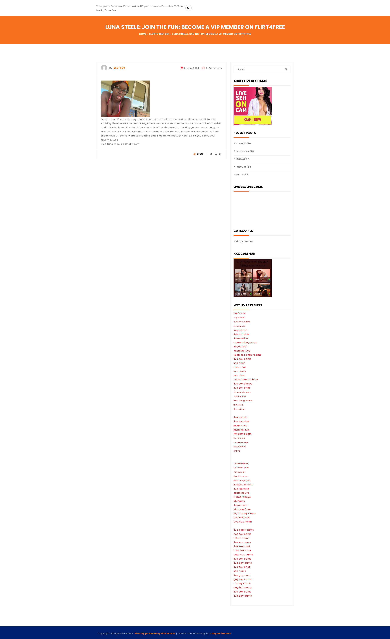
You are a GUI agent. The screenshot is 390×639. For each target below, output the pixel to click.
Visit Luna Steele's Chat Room (120, 143)
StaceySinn (242, 159)
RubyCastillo (243, 166)
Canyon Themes (220, 633)
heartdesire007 (245, 151)
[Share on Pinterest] (220, 154)
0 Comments (213, 68)
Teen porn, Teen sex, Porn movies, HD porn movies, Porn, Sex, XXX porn (140, 6)
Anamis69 (242, 174)
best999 (119, 67)
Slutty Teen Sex (245, 241)
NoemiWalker (244, 143)
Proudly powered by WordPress (155, 633)
